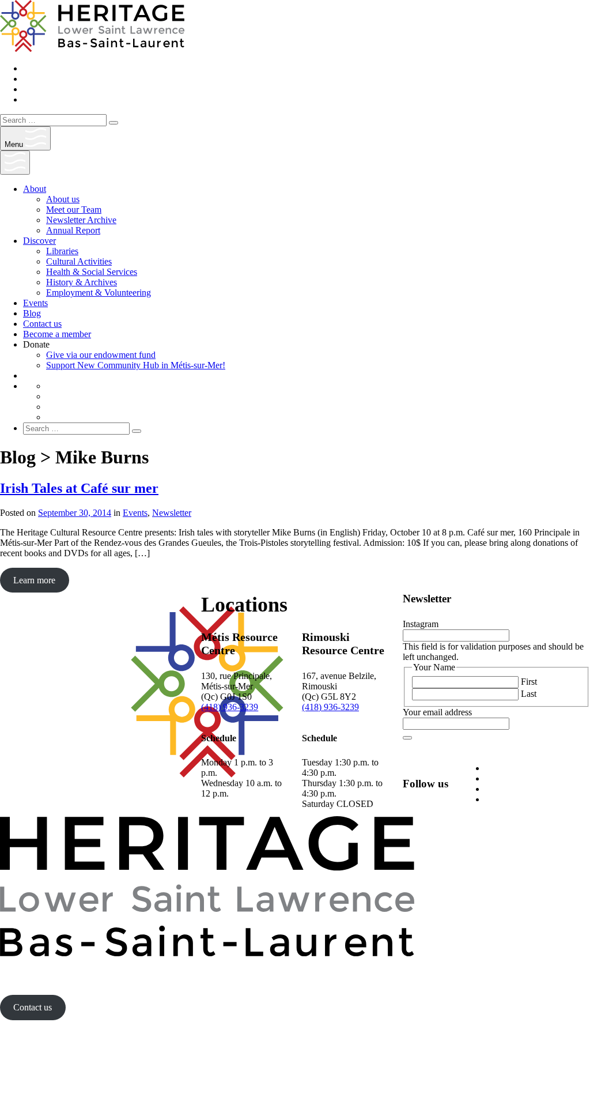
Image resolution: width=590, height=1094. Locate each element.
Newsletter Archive (81, 220)
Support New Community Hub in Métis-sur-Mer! (135, 365)
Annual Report (73, 230)
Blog (32, 313)
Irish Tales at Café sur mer (79, 488)
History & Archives (81, 282)
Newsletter (171, 513)
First (529, 681)
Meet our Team (73, 209)
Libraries (62, 251)
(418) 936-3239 (229, 707)
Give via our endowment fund (101, 355)
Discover (39, 241)
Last (528, 694)
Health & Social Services (91, 272)
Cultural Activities (79, 261)
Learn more (34, 580)
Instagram (420, 624)
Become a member (57, 334)
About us (63, 199)
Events (35, 303)
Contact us (42, 324)
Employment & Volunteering (98, 292)
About (34, 189)
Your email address (437, 712)
